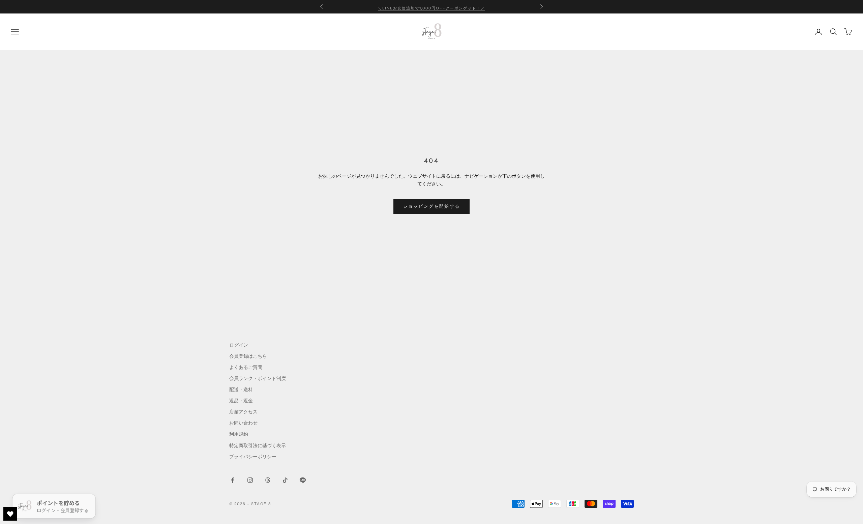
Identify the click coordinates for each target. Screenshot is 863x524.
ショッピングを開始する (431, 206)
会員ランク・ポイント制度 (257, 378)
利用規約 (238, 434)
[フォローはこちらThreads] (267, 480)
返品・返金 (241, 401)
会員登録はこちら (248, 356)
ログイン (238, 345)
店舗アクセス (243, 412)
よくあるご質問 (245, 367)
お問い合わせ (243, 423)
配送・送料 (241, 389)
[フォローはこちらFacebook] (232, 480)
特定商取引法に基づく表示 (257, 445)
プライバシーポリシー (252, 457)
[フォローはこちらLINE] (302, 480)
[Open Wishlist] (10, 514)
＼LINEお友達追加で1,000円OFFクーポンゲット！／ (431, 6)
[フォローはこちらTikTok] (285, 480)
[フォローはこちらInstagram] (250, 480)
